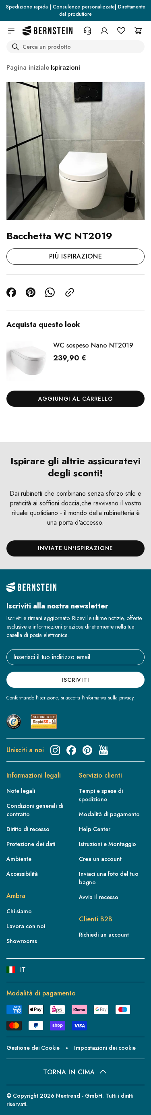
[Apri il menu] (11, 30)
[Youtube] (103, 750)
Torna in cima (69, 1072)
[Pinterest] (87, 750)
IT (23, 969)
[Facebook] (71, 750)
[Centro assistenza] (87, 30)
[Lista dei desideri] (121, 30)
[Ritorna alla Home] (47, 31)
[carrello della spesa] (138, 30)
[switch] (17, 1101)
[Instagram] (55, 750)
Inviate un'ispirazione (75, 548)
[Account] (104, 30)
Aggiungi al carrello (75, 399)
